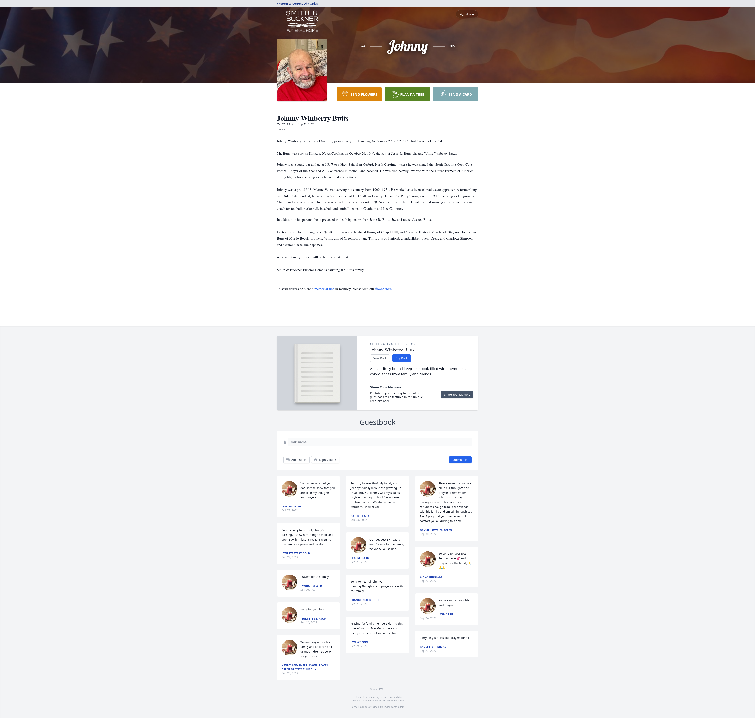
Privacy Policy (366, 700)
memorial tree (324, 288)
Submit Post (460, 460)
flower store (383, 288)
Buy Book (402, 358)
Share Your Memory (457, 394)
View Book (380, 358)
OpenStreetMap (381, 707)
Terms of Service (388, 700)
